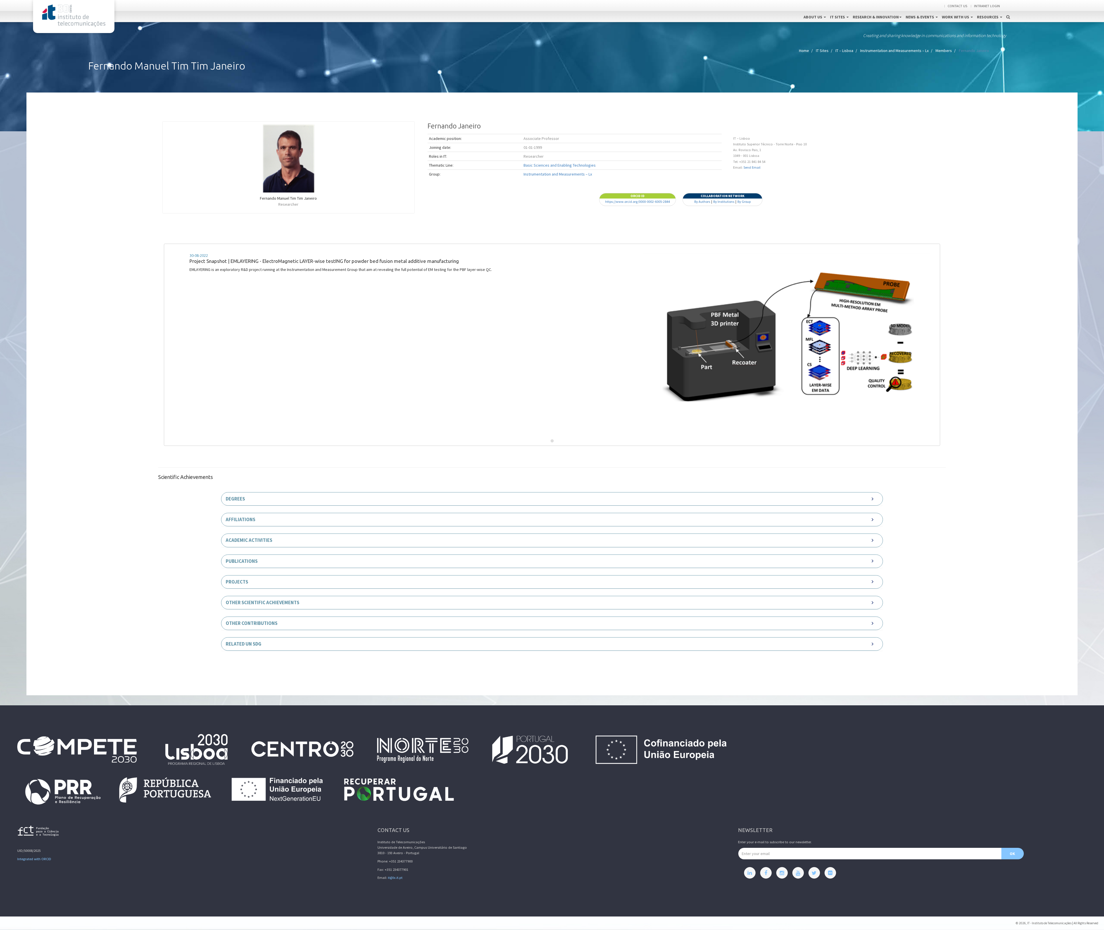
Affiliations (240, 519)
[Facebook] (766, 873)
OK (1012, 853)
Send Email (751, 167)
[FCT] (38, 832)
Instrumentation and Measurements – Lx (894, 50)
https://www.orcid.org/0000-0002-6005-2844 (637, 201)
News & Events (920, 17)
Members (944, 50)
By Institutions (723, 201)
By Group (744, 201)
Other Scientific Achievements (262, 602)
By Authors (702, 201)
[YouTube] (798, 873)
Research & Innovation (876, 17)
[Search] (1008, 11)
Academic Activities (249, 540)
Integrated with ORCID (34, 859)
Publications (242, 561)
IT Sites (838, 17)
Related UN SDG (243, 644)
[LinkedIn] (750, 873)
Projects (237, 582)
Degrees (235, 499)
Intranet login (987, 6)
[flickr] (830, 873)
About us (813, 17)
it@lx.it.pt (395, 877)
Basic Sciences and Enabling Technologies (560, 165)
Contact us (957, 6)
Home (804, 50)
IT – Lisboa (844, 50)
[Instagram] (782, 873)
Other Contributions (251, 623)
